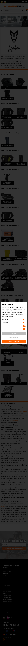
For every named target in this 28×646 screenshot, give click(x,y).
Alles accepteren (14, 341)
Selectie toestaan (14, 337)
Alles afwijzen (14, 333)
